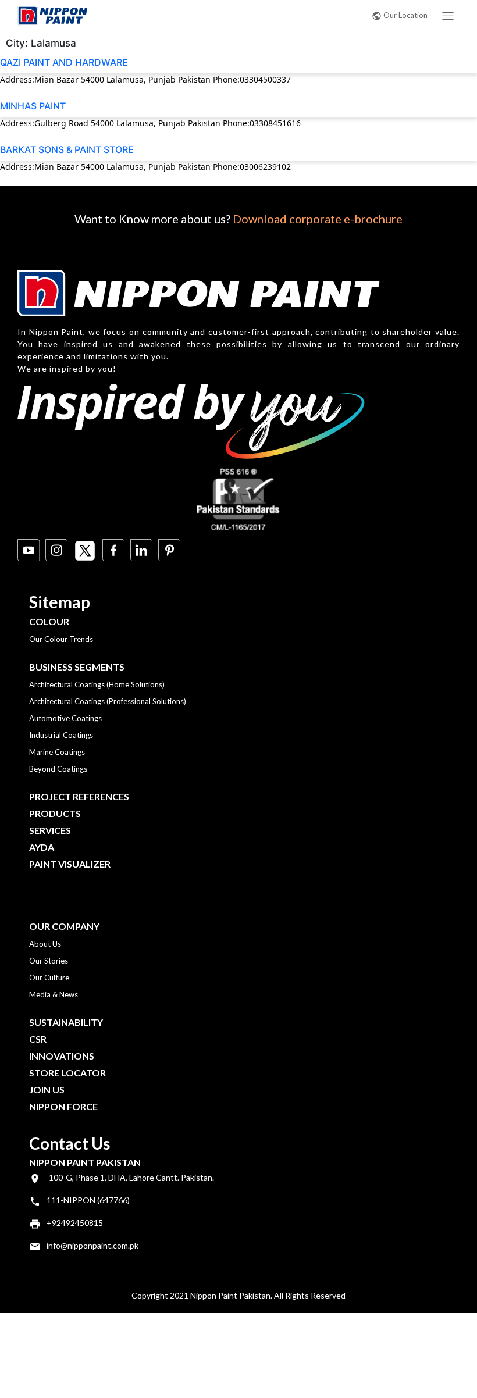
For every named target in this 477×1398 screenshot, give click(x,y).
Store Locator (67, 1072)
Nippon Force (63, 1106)
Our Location (405, 15)
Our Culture (49, 977)
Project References (79, 796)
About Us (45, 943)
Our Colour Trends (61, 639)
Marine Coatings (57, 752)
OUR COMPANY (64, 926)
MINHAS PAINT (33, 106)
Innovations (61, 1055)
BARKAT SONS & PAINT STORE (67, 149)
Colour (49, 621)
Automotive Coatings (65, 718)
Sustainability (66, 1022)
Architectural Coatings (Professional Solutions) (107, 701)
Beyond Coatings (58, 768)
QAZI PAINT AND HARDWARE (64, 62)
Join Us (47, 1089)
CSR (38, 1038)
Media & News (53, 994)
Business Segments (76, 666)
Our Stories (48, 960)
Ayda (41, 847)
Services (50, 830)
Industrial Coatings (61, 735)
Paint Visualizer (70, 863)
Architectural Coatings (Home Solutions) (97, 684)
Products (55, 813)
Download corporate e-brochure (318, 219)
